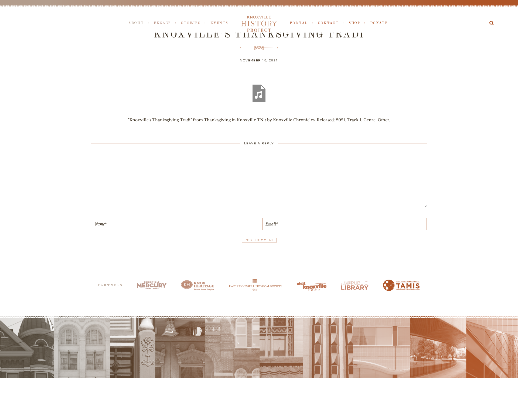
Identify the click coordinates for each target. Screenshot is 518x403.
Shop (354, 23)
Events (219, 23)
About (136, 23)
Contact (328, 23)
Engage (162, 23)
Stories (190, 23)
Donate (379, 23)
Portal (299, 23)
